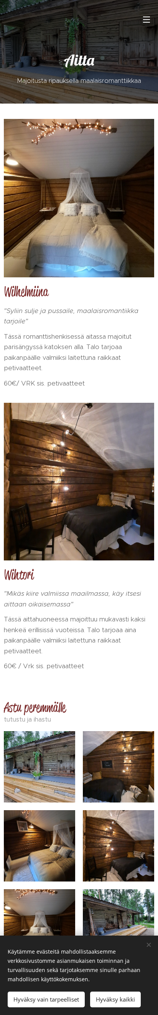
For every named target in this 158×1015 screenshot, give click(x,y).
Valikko (146, 19)
